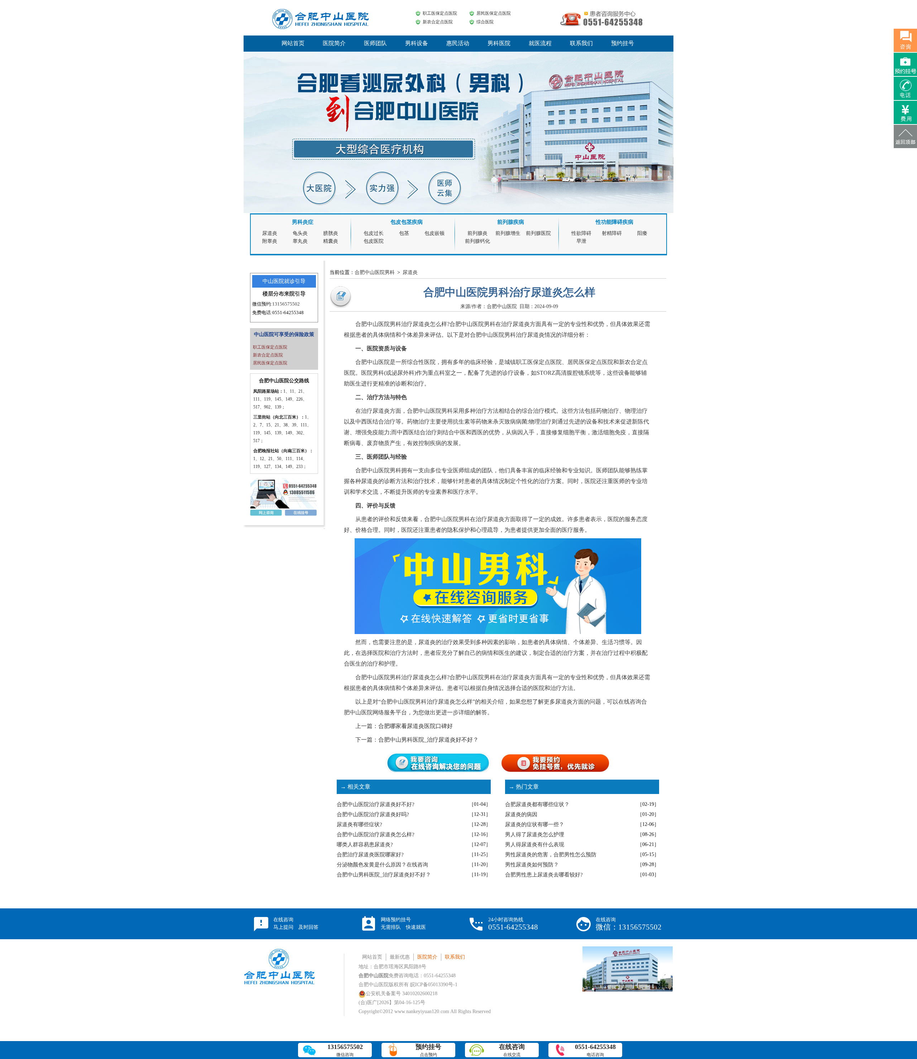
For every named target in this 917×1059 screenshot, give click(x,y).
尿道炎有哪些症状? (359, 824)
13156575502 (286, 304)
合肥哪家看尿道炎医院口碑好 (415, 726)
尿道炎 (269, 233)
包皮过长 (374, 233)
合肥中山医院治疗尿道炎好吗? (373, 814)
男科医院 (499, 43)
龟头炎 (300, 233)
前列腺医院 (538, 233)
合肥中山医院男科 (375, 272)
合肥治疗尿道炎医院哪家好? (370, 854)
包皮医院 (374, 241)
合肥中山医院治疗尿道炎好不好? (375, 804)
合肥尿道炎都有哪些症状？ (537, 804)
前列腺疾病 (510, 222)
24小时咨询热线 (513, 924)
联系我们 (581, 43)
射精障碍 (612, 233)
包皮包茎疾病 (406, 222)
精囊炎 (330, 241)
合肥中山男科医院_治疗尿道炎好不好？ (428, 740)
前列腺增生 (507, 233)
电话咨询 (595, 1050)
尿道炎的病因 (521, 814)
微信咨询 (345, 1050)
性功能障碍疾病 (614, 222)
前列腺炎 (477, 233)
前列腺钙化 (477, 241)
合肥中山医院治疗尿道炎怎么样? (375, 834)
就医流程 (540, 43)
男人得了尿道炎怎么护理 (534, 834)
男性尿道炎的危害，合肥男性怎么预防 (550, 854)
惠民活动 (457, 43)
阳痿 (642, 233)
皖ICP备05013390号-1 (433, 984)
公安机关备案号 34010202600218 (401, 993)
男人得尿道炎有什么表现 (534, 844)
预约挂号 (622, 43)
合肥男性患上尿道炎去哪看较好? (544, 875)
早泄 (581, 241)
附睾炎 (269, 241)
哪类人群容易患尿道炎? (365, 844)
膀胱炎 (330, 233)
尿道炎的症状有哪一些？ (534, 824)
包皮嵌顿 (434, 233)
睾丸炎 (300, 241)
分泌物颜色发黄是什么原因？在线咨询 (382, 864)
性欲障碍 (581, 233)
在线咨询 (295, 923)
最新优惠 (400, 957)
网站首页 (293, 43)
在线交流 (512, 1050)
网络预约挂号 (403, 923)
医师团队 (375, 43)
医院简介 (334, 43)
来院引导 (295, 294)
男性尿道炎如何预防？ (532, 864)
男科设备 (416, 43)
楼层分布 (273, 294)
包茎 (404, 233)
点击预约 (428, 1050)
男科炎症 (302, 222)
